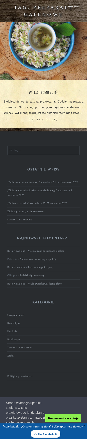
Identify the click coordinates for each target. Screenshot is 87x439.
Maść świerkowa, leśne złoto (45, 283)
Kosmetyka (13, 323)
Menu (75, 6)
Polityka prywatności (20, 376)
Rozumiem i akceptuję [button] (63, 418)
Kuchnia (12, 331)
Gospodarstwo (15, 315)
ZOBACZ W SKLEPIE (45, 434)
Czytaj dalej (43, 119)
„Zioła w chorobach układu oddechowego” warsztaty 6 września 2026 (39, 193)
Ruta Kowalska (16, 251)
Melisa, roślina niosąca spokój (46, 251)
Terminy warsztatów (19, 347)
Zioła (10, 355)
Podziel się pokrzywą (40, 267)
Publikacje (13, 339)
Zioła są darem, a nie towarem (25, 211)
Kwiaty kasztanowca (19, 219)
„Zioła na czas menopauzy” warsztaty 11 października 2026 (42, 182)
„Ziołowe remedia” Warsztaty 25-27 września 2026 (37, 203)
